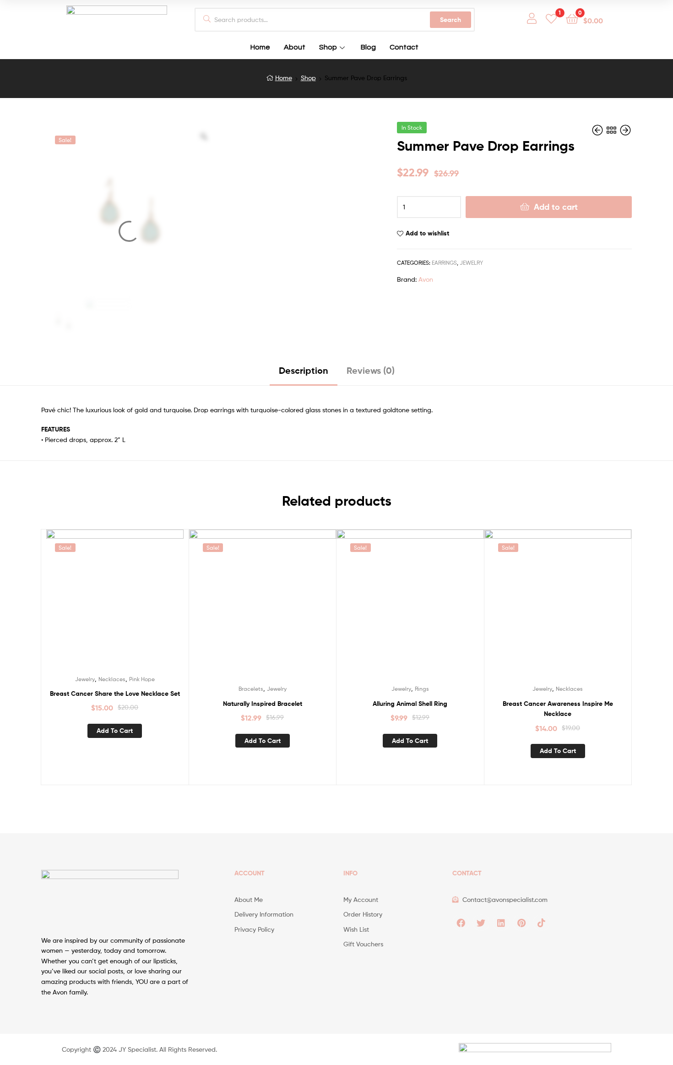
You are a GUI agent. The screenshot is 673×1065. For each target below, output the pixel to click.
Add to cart (556, 207)
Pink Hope (142, 679)
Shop (328, 47)
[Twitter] (481, 922)
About (294, 47)
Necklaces (111, 679)
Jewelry (471, 262)
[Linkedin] (501, 922)
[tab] (303, 374)
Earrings (444, 262)
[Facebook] (461, 922)
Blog (368, 47)
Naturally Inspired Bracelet (262, 703)
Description (303, 370)
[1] (551, 18)
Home (260, 47)
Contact (404, 47)
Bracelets (251, 688)
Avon (425, 279)
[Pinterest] (521, 922)
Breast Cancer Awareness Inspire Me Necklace (558, 708)
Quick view (125, 605)
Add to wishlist (427, 233)
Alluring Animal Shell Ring (410, 703)
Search (450, 20)
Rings (422, 688)
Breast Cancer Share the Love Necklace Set (115, 693)
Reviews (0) (371, 370)
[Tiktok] (541, 922)
